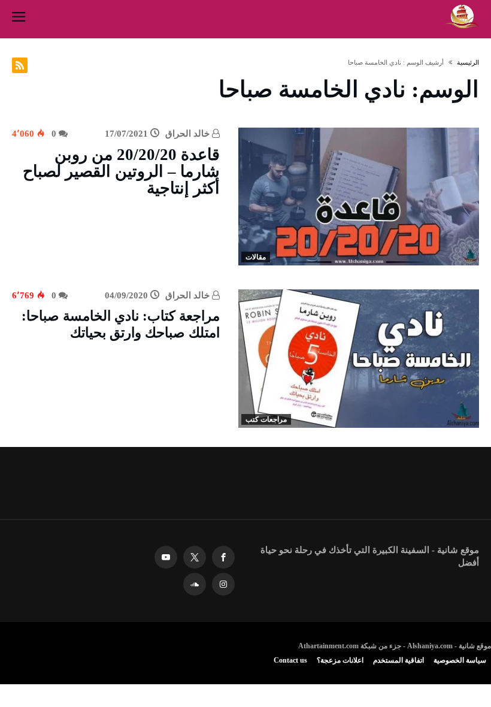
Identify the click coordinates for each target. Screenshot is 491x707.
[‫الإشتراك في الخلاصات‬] (20, 65)
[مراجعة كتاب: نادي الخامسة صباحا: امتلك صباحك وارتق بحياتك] (358, 358)
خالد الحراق (188, 133)
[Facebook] (223, 557)
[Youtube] (165, 557)
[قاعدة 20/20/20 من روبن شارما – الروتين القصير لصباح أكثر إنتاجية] (358, 197)
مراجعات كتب (266, 419)
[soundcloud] (194, 584)
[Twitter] (194, 557)
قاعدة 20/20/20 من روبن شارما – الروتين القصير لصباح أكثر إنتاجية (121, 171)
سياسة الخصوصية (460, 660)
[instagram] (223, 584)
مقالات (256, 257)
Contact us (290, 660)
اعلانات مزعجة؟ (340, 660)
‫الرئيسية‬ (468, 62)
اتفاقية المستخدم (398, 660)
